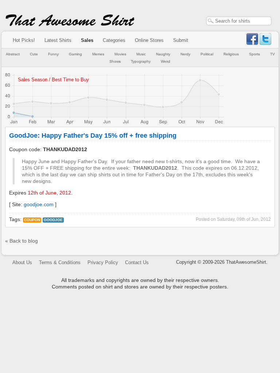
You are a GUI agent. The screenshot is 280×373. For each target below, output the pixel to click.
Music (141, 54)
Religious (231, 54)
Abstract (13, 54)
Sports (254, 54)
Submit (180, 40)
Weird (165, 61)
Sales (87, 40)
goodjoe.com (39, 204)
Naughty (163, 54)
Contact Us (137, 262)
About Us (22, 262)
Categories (114, 40)
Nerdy (185, 54)
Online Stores (149, 40)
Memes (98, 54)
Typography (141, 61)
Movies (120, 54)
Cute (34, 54)
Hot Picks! (24, 40)
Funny (53, 54)
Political (207, 54)
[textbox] (238, 21)
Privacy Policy (103, 262)
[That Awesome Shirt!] (70, 25)
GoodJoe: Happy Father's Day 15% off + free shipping (92, 135)
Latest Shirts (57, 40)
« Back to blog (21, 241)
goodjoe (53, 220)
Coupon (32, 220)
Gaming (75, 54)
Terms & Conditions (60, 262)
